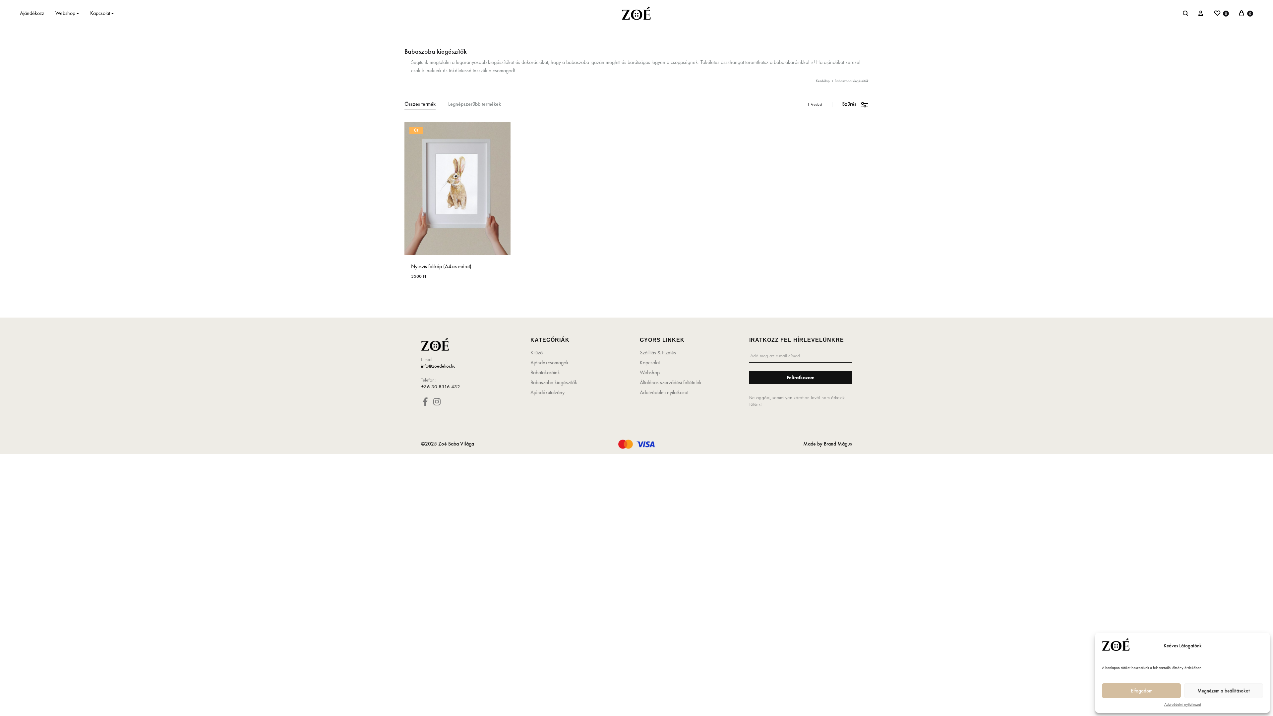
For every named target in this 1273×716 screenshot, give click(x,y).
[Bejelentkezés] (1201, 13)
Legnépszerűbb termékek (474, 104)
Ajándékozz (32, 13)
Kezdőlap (823, 81)
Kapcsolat (100, 13)
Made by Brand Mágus (827, 444)
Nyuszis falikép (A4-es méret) (441, 266)
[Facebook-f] (425, 401)
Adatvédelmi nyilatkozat (1182, 704)
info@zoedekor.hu (438, 366)
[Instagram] (437, 401)
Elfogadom (1141, 691)
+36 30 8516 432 (440, 386)
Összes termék (420, 104)
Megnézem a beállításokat (1223, 691)
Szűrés (849, 104)
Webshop (65, 13)
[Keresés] (1185, 13)
